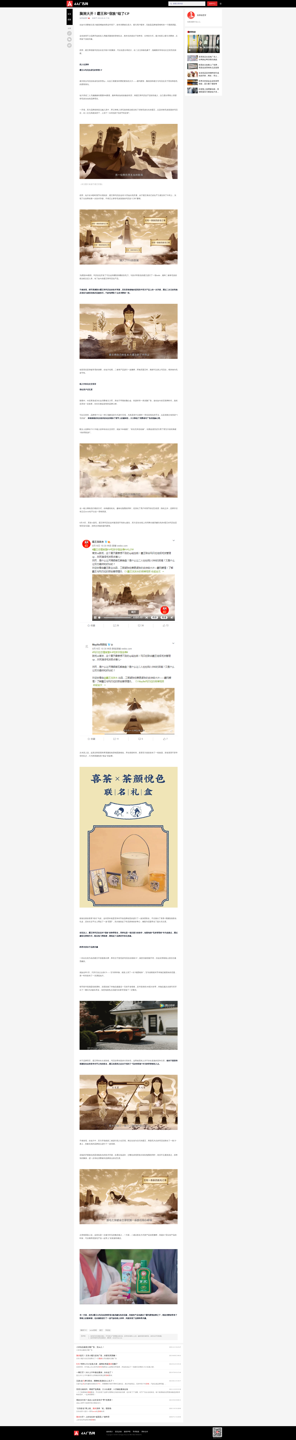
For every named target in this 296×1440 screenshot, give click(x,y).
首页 (69, 14)
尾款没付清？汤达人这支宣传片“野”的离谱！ (94, 1400)
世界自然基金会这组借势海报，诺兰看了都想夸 (209, 82)
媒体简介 (109, 1431)
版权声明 (127, 1431)
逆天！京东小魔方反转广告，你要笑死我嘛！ (96, 1356)
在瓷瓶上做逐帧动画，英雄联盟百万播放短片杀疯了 (209, 90)
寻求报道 (136, 1431)
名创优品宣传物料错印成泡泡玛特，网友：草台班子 (209, 74)
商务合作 (145, 1431)
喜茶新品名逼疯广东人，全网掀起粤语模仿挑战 (209, 58)
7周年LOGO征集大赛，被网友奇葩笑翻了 (97, 1364)
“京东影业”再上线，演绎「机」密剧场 (93, 1408)
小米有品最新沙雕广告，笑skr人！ (90, 1347)
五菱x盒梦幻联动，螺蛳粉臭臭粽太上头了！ (95, 1381)
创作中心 (212, 4)
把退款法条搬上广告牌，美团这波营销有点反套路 (209, 66)
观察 (69, 20)
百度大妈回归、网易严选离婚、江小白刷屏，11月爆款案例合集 (102, 1389)
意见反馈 (118, 1431)
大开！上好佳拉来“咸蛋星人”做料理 (92, 1417)
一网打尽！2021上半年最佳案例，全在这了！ (94, 1372)
